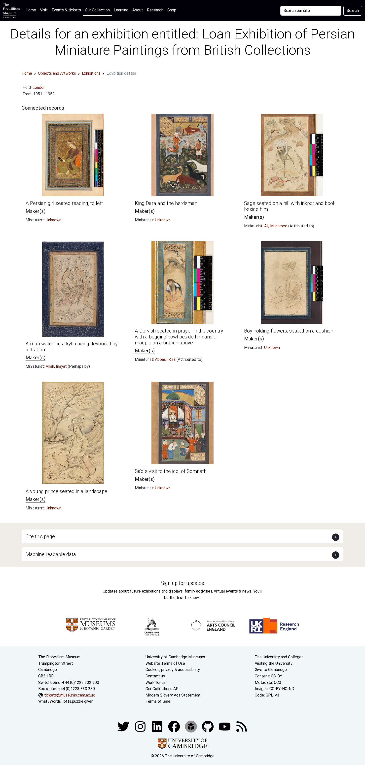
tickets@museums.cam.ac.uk (69, 695)
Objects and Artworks (57, 73)
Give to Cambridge (271, 669)
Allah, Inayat (57, 366)
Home (32, 9)
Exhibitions (91, 73)
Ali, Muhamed (276, 226)
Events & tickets (66, 10)
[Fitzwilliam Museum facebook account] (157, 726)
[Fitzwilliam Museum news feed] (242, 726)
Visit (44, 10)
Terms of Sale (158, 701)
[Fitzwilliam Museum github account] (208, 726)
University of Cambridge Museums (175, 657)
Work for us (156, 682)
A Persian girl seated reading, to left (64, 203)
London (39, 87)
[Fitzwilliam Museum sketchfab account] (191, 726)
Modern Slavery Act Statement (173, 695)
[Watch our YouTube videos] (225, 726)
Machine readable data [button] (51, 554)
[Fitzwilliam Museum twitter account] (123, 726)
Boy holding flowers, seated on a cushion (288, 331)
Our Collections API (163, 688)
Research (155, 10)
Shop (171, 10)
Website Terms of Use (165, 663)
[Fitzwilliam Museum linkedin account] (174, 726)
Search (353, 10)
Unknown (53, 220)
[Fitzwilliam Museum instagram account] (140, 726)
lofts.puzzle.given (78, 701)
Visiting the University (273, 663)
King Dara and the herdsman (166, 203)
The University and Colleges (279, 657)
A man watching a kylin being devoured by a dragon (72, 347)
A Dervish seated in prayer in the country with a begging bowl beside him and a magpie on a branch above (179, 337)
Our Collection (97, 10)
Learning (121, 10)
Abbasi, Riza (166, 359)
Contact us (155, 676)
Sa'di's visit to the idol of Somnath (171, 471)
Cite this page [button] (40, 536)
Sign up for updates (182, 583)
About (137, 10)
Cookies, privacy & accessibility (173, 669)
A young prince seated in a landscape (66, 491)
